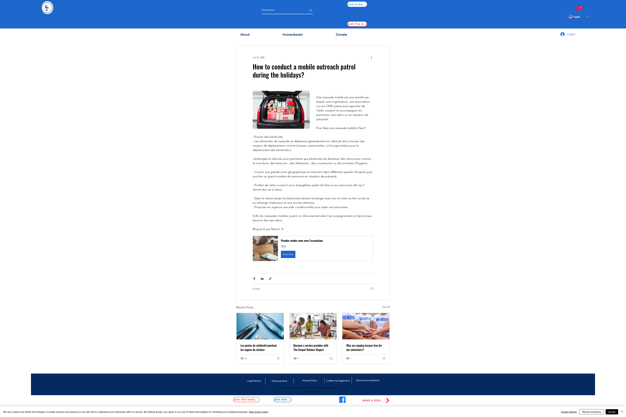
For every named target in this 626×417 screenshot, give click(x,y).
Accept (611, 411)
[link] (579, 8)
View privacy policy (258, 411)
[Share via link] (270, 278)
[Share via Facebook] (254, 278)
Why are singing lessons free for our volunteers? (364, 347)
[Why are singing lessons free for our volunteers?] (365, 326)
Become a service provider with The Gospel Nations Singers (310, 347)
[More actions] (371, 58)
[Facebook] (342, 399)
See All (386, 306)
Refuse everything (591, 411)
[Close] (622, 411)
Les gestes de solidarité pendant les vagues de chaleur (258, 347)
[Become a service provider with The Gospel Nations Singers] (313, 326)
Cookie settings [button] (569, 411)
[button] (313, 248)
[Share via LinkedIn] (262, 278)
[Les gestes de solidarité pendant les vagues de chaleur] (260, 326)
